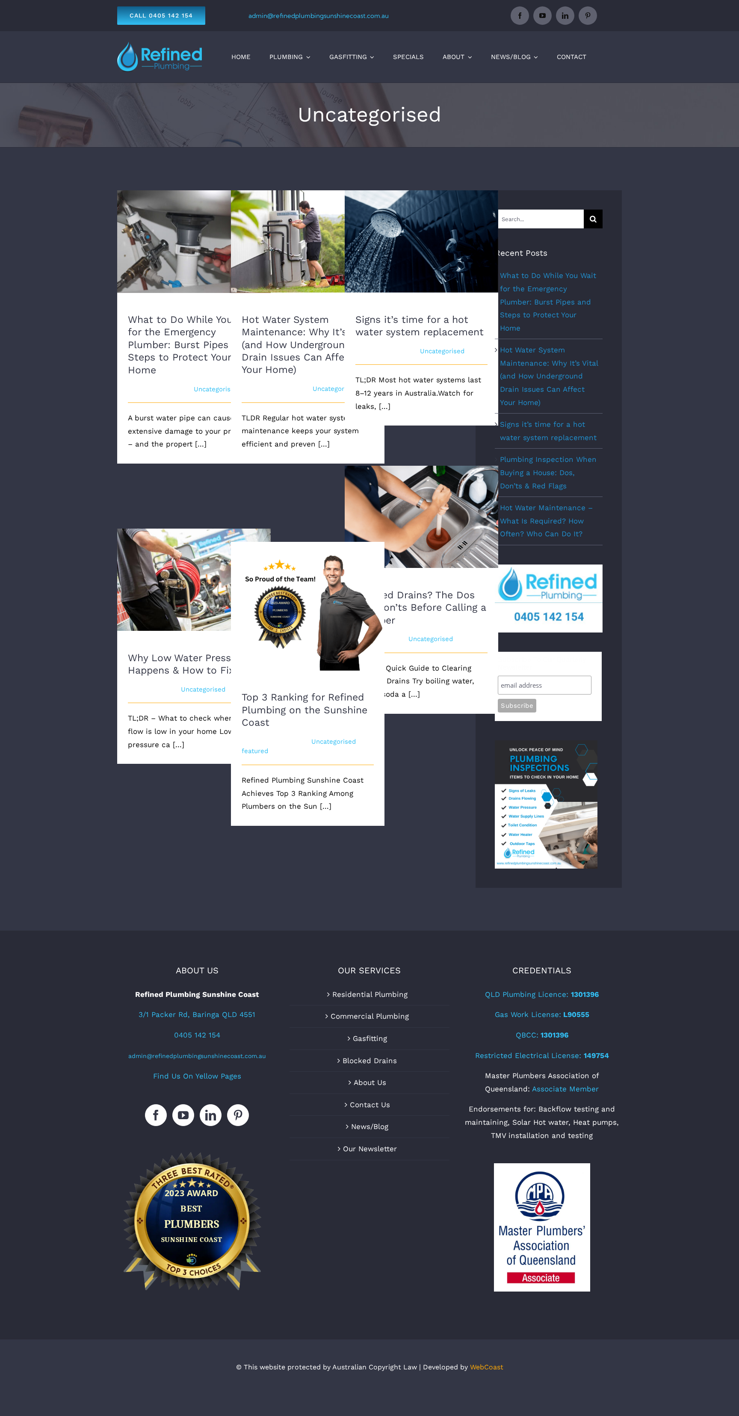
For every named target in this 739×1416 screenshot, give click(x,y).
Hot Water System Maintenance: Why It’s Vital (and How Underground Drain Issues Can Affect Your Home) (307, 224)
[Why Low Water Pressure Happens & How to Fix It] (194, 580)
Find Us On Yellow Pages (197, 1076)
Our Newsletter (370, 1148)
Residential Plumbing (370, 994)
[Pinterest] (238, 1115)
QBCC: (542, 1035)
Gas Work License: (542, 1014)
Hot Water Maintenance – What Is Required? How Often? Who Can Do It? (546, 520)
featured (255, 751)
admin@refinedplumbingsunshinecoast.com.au (318, 16)
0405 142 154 (197, 1035)
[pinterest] (588, 15)
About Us (370, 1082)
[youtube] (542, 15)
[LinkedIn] (211, 1115)
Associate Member (565, 1089)
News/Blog (369, 1126)
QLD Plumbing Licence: (542, 994)
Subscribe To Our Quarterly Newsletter (542, 663)
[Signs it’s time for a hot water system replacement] (421, 241)
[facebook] (520, 15)
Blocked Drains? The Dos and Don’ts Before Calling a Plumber (421, 505)
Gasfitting (370, 1038)
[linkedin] (565, 15)
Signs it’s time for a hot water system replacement (421, 229)
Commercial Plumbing (370, 1016)
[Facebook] (156, 1115)
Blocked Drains (370, 1060)
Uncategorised (216, 389)
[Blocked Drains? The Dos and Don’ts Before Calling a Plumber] (421, 517)
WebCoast (486, 1367)
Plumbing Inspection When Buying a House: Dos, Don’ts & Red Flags (548, 472)
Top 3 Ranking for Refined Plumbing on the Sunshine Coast (307, 594)
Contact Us (370, 1104)
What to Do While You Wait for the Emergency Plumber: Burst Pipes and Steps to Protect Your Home (194, 225)
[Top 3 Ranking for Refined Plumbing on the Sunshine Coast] (307, 606)
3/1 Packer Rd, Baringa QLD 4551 (197, 1014)
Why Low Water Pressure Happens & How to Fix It (194, 567)
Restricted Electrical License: (542, 1055)
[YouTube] (183, 1115)
